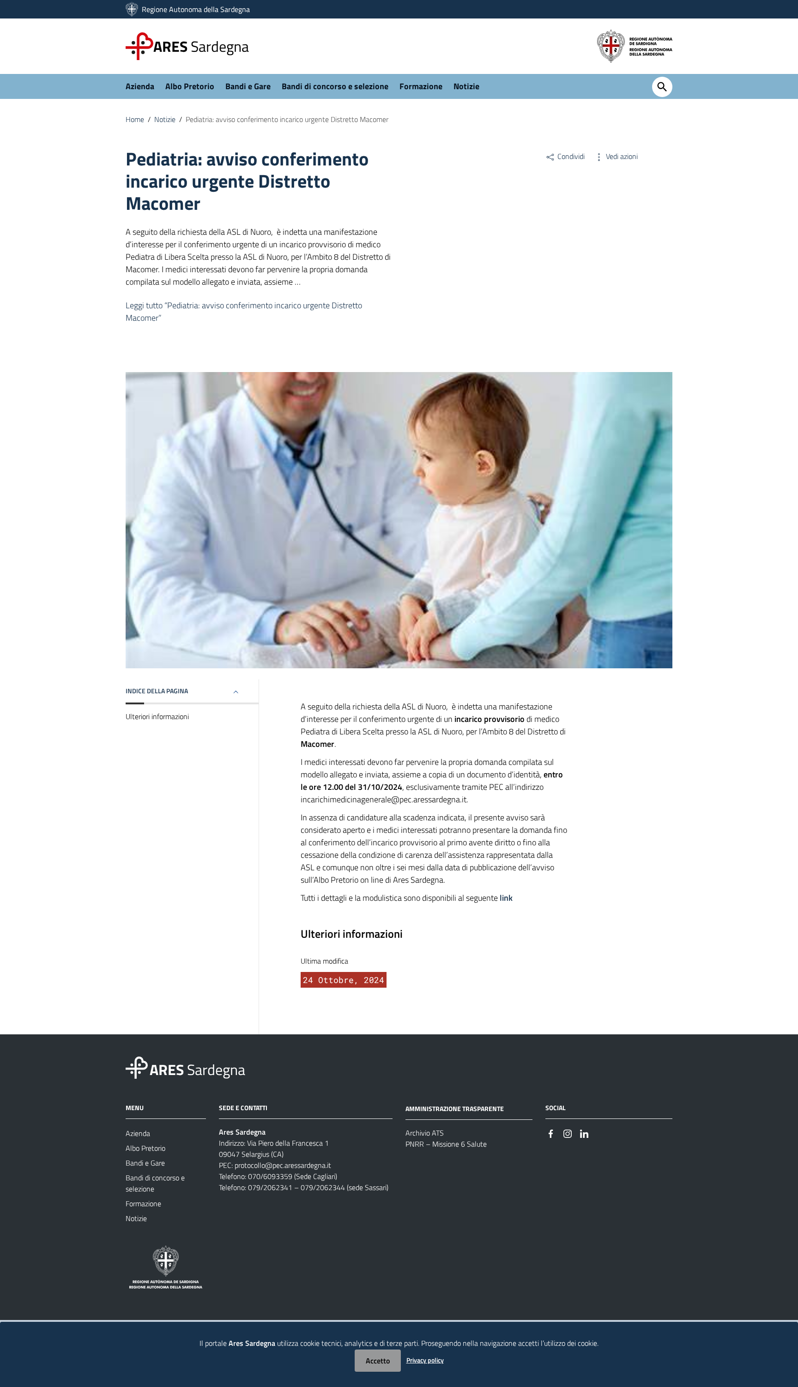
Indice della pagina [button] (157, 691)
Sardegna (201, 46)
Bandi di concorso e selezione (335, 86)
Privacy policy (425, 1360)
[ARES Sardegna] (133, 9)
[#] (550, 1132)
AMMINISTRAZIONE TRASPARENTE (454, 1108)
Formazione (420, 86)
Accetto (378, 1360)
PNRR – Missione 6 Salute (446, 1143)
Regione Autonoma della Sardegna (196, 9)
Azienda (140, 86)
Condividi (570, 156)
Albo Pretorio (189, 86)
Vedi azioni (621, 156)
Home (135, 119)
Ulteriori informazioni (157, 716)
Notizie (466, 86)
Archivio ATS (424, 1132)
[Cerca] (662, 87)
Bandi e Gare (248, 86)
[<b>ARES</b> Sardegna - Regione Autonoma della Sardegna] (137, 1067)
